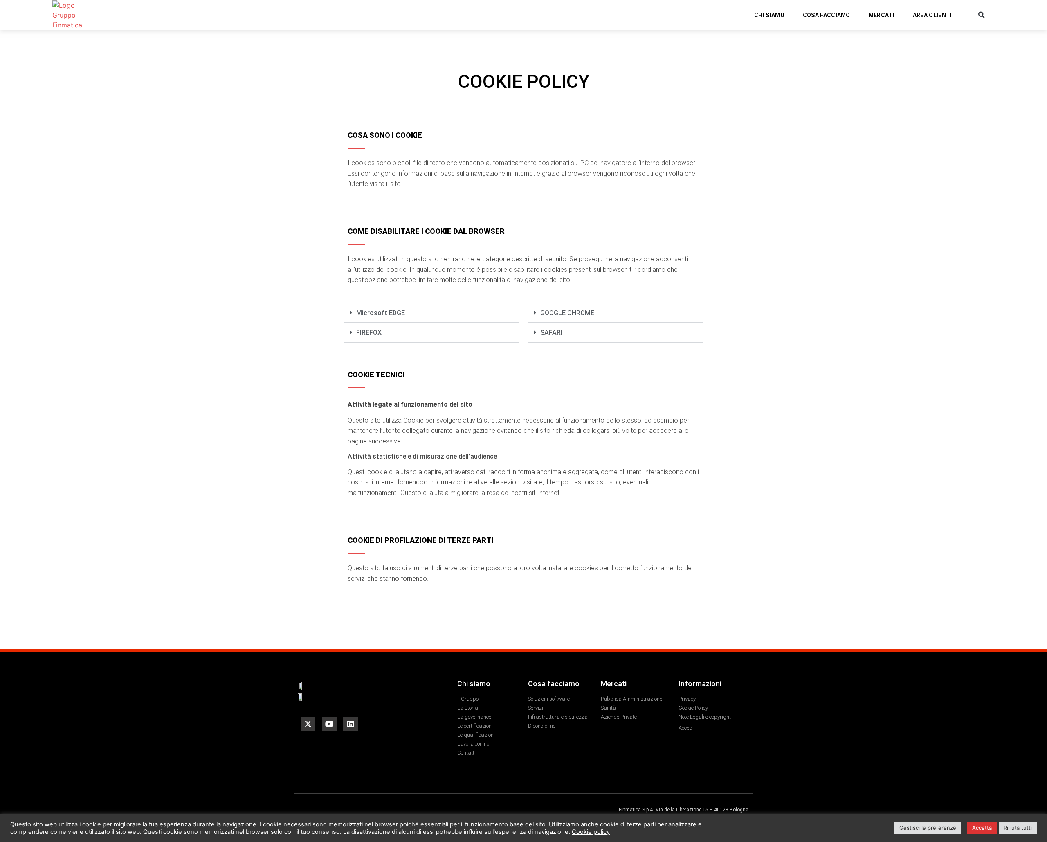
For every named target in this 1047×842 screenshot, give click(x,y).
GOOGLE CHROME (567, 313)
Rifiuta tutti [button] (1018, 827)
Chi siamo (769, 15)
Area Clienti (932, 15)
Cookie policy (591, 831)
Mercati (881, 15)
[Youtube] (329, 724)
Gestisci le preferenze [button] (927, 827)
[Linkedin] (350, 724)
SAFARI (551, 332)
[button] (982, 15)
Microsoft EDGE (380, 313)
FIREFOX (369, 332)
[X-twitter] (308, 724)
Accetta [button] (982, 827)
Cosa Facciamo (826, 15)
